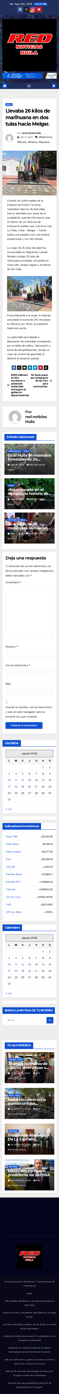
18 (16, 786)
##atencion (45, 137)
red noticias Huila (31, 133)
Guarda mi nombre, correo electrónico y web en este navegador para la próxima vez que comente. (29, 712)
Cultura (12, 520)
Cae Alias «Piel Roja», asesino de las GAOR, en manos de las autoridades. (29, 1326)
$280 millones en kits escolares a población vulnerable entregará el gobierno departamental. (20, 385)
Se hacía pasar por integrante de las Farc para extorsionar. (39, 381)
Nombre (12, 646)
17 (9, 786)
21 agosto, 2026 (21, 1073)
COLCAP (10, 866)
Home (29, 1293)
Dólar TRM (11, 836)
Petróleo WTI (13, 882)
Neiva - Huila (14, 1095)
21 (36, 786)
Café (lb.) (11, 889)
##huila (21, 142)
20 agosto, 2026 (21, 1144)
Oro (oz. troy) (13, 897)
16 (49, 780)
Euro (8, 859)
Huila (9, 104)
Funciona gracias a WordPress (19, 1281)
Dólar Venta (12, 844)
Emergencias (14, 451)
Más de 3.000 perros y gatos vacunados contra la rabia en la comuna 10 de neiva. (29, 1361)
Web (8, 683)
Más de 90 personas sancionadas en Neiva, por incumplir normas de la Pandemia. (29, 1373)
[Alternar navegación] (28, 86)
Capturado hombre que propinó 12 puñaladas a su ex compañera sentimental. (29, 1338)
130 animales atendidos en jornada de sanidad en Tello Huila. (29, 1303)
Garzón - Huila (16, 1059)
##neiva (32, 142)
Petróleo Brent (14, 874)
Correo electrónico (18, 665)
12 (22, 780)
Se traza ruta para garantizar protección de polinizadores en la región (29, 1385)
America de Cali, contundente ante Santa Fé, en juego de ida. (29, 1314)
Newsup (47, 1281)
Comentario (14, 582)
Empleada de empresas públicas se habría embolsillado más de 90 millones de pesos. (29, 1349)
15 (43, 780)
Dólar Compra (13, 851)
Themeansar (29, 1285)
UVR (8, 904)
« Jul (9, 809)
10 (9, 780)
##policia (44, 142)
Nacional (13, 1131)
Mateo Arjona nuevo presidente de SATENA (29, 1173)
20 (29, 786)
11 (16, 780)
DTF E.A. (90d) (14, 912)
